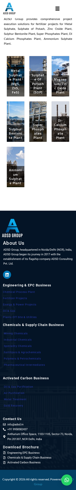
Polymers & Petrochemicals (22, 358)
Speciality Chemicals (18, 345)
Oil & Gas (9, 310)
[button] (57, 8)
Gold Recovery (13, 405)
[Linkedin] (7, 275)
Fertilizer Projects (15, 298)
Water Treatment (15, 399)
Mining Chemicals (16, 333)
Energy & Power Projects (19, 304)
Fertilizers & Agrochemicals (22, 352)
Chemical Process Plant (19, 291)
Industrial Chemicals (18, 339)
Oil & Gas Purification (18, 386)
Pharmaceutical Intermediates (24, 364)
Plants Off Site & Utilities (20, 317)
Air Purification (14, 393)
